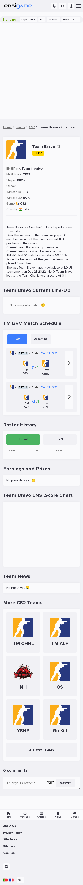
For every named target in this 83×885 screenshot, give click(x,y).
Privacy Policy (12, 832)
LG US (68, 268)
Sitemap (9, 846)
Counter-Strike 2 (40, 227)
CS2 (23, 204)
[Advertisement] (41, 70)
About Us (9, 826)
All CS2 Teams (41, 750)
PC (37, 19)
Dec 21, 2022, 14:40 (41, 272)
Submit (65, 783)
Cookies (9, 853)
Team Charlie (31, 276)
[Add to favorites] (58, 147)
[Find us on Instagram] (6, 866)
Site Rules (10, 839)
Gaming (49, 19)
